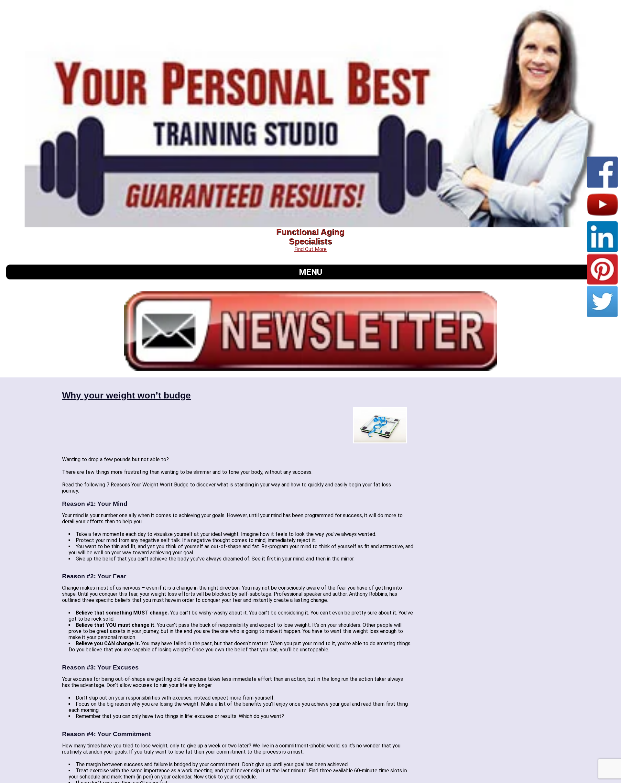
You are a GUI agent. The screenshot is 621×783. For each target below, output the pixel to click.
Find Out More (310, 249)
